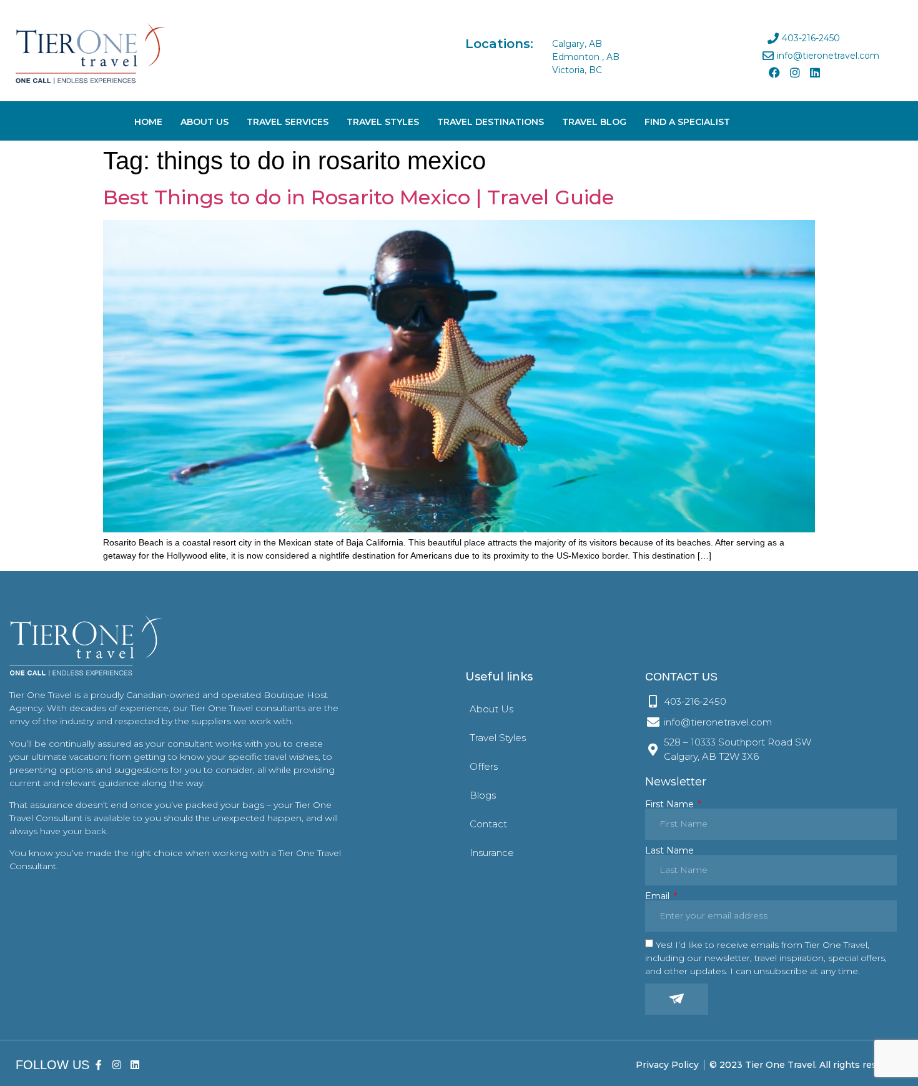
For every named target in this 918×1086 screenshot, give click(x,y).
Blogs (483, 795)
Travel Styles (383, 121)
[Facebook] (774, 72)
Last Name (669, 850)
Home (148, 121)
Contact (488, 824)
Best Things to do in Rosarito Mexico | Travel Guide (358, 197)
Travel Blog (594, 121)
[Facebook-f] (99, 1065)
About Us (204, 121)
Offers (484, 766)
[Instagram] (794, 72)
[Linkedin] (815, 72)
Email (658, 896)
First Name (670, 804)
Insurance (492, 853)
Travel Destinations (490, 121)
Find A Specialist (687, 121)
